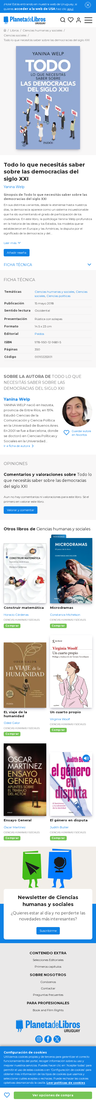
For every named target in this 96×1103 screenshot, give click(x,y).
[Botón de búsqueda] (63, 20)
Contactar (48, 988)
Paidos (39, 334)
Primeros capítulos (48, 966)
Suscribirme (48, 930)
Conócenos (48, 982)
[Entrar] (77, 20)
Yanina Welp (17, 399)
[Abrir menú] (88, 20)
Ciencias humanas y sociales (54, 292)
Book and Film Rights (48, 1010)
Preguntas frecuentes (48, 995)
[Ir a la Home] (5, 30)
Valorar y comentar (20, 510)
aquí (70, 9)
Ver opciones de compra (52, 1095)
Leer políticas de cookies (66, 1082)
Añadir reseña (16, 252)
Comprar (12, 625)
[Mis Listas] (70, 20)
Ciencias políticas (58, 296)
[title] (48, 1026)
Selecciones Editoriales (48, 960)
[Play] (86, 758)
